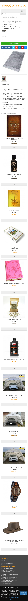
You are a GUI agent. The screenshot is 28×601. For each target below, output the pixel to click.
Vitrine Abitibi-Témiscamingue (9, 574)
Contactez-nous (5, 565)
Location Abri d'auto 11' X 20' (14, 395)
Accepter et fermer (23, 593)
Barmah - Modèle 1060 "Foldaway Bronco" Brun (14, 540)
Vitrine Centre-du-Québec (8, 571)
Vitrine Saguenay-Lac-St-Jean (9, 580)
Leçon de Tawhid (14, 211)
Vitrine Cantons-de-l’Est (7, 579)
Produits (9, 16)
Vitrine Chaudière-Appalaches (9, 577)
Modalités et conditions (7, 563)
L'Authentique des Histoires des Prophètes (14, 138)
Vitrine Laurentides (6, 573)
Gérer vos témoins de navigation (12, 598)
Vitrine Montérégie (6, 581)
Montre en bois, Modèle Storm (14, 504)
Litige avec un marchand (8, 570)
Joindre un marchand (7, 568)
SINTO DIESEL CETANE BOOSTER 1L (14, 359)
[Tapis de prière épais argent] (14, 62)
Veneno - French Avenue (14, 174)
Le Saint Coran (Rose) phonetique (14, 283)
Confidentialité (5, 562)
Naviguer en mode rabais (11, 10)
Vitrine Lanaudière (6, 583)
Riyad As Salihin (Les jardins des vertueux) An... (14, 247)
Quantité (3, 36)
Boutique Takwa (7, 25)
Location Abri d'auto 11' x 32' (14, 468)
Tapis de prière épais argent (9, 17)
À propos (3, 560)
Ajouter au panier (14, 43)
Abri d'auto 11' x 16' (14, 431)
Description (5, 84)
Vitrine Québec (5, 576)
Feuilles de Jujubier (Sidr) (14, 319)
